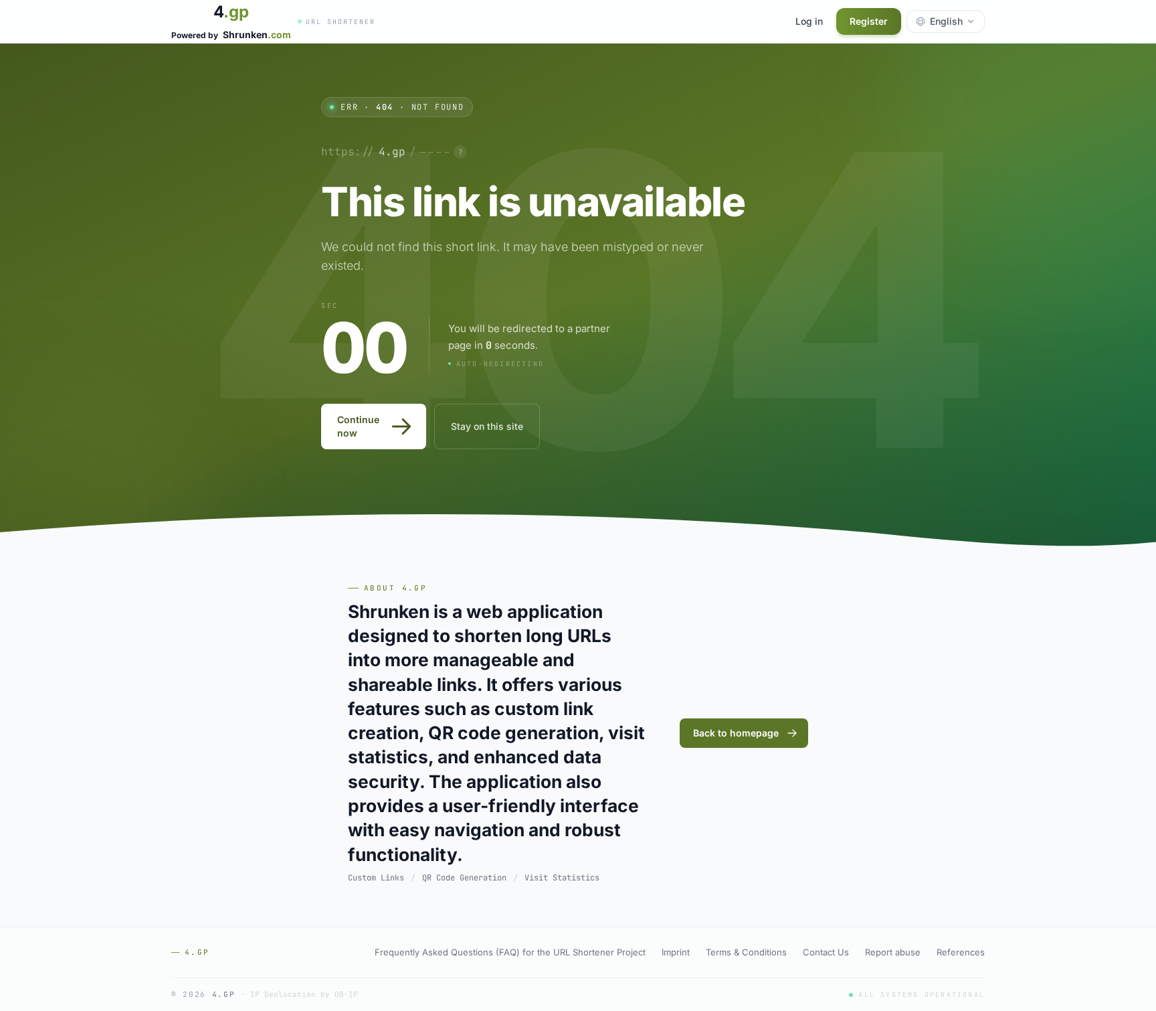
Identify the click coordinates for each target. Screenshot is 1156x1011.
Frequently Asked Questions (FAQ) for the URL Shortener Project (510, 952)
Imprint (676, 952)
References (961, 952)
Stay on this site (487, 426)
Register (869, 21)
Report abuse (893, 952)
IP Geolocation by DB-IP (304, 995)
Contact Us (826, 952)
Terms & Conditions (746, 952)
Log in (809, 21)
